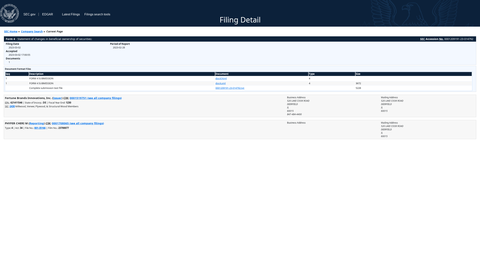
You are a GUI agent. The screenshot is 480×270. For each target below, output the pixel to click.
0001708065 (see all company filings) (78, 123)
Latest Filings (71, 14)
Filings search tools (97, 14)
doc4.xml (220, 83)
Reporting (36, 123)
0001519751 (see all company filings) (96, 98)
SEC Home (10, 31)
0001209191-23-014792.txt (229, 88)
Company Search (32, 31)
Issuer (57, 98)
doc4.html (221, 78)
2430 (12, 106)
